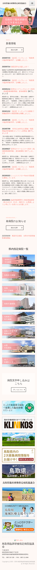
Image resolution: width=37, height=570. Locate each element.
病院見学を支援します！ (20, 67)
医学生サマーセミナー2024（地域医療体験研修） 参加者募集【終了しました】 (18, 151)
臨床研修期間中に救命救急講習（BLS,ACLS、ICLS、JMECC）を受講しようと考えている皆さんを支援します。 (18, 202)
